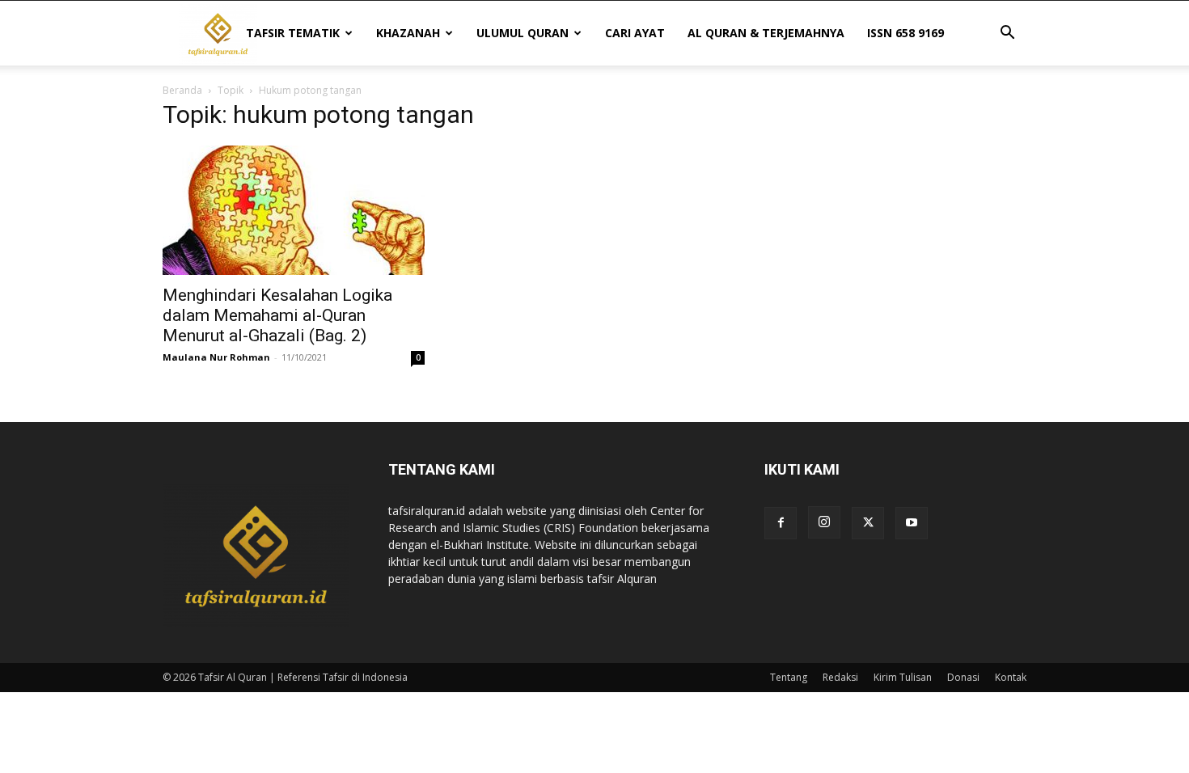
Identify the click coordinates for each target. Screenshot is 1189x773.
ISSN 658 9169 (905, 32)
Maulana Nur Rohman (216, 357)
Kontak (1010, 677)
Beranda (182, 90)
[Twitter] (868, 523)
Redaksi (840, 677)
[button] (1007, 34)
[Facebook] (780, 523)
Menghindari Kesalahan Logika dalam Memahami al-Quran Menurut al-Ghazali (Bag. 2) (277, 315)
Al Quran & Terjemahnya (766, 32)
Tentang (788, 677)
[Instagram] (824, 522)
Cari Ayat (635, 32)
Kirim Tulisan (903, 677)
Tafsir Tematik (293, 32)
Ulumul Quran (522, 32)
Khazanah (408, 32)
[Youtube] (911, 523)
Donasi (963, 677)
